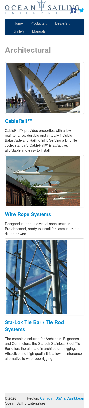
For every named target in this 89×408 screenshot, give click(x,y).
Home (18, 23)
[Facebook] (73, 9)
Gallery (19, 31)
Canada (46, 398)
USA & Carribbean (69, 398)
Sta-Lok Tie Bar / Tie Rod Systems (34, 325)
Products (37, 23)
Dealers (61, 23)
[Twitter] (81, 9)
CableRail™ (18, 120)
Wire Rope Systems (28, 214)
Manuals (38, 31)
